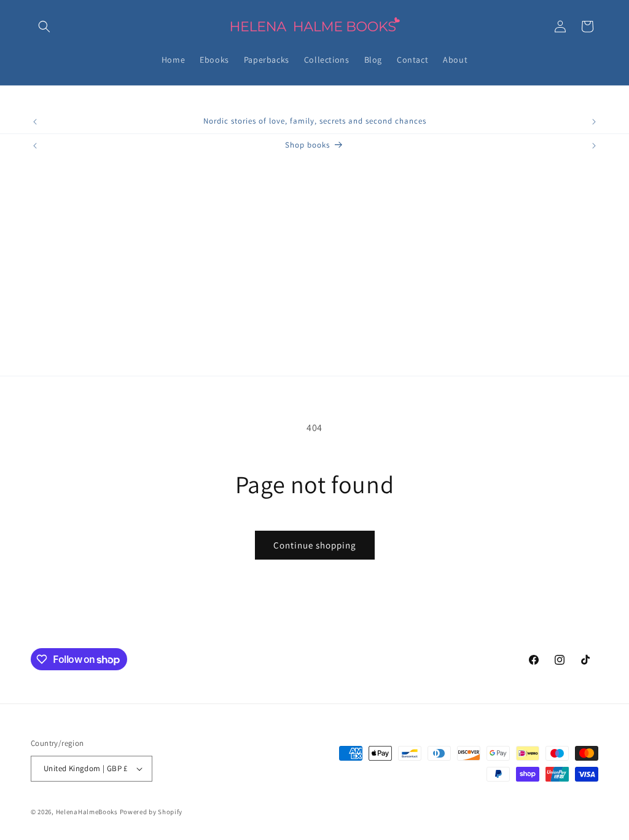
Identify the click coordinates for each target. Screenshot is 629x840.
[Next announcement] (594, 121)
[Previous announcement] (35, 121)
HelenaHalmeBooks (87, 811)
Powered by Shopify (151, 811)
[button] (44, 26)
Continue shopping (314, 545)
